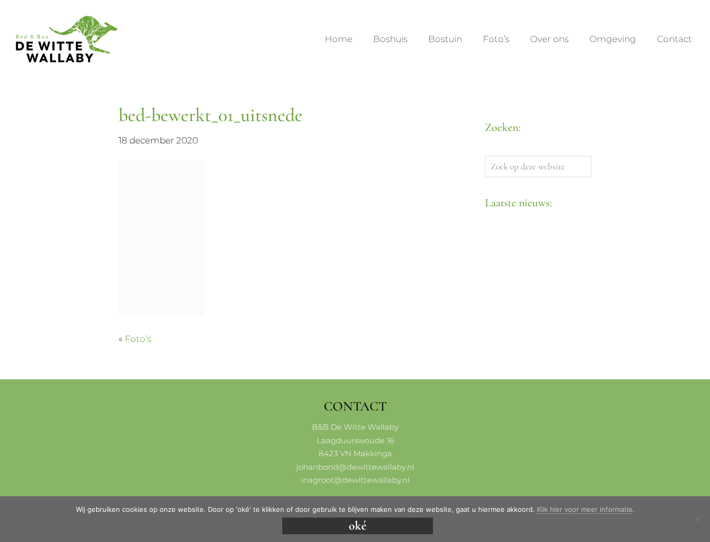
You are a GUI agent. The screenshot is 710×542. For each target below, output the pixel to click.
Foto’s (138, 339)
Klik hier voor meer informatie (585, 509)
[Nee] (697, 519)
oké (357, 525)
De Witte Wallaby (25, 17)
